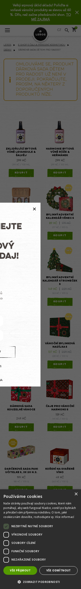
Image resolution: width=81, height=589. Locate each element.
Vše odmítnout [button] (58, 570)
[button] (40, 582)
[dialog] (40, 539)
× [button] (76, 494)
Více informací (64, 517)
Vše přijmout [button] (20, 570)
